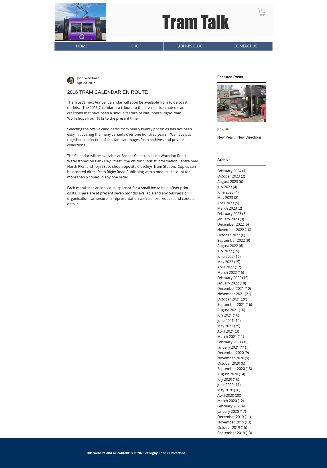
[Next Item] (259, 103)
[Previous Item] (224, 103)
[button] (262, 12)
